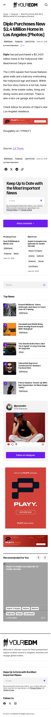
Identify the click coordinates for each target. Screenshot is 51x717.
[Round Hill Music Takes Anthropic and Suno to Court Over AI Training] (9, 309)
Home (5, 14)
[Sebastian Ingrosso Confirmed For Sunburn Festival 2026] (9, 368)
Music (16, 254)
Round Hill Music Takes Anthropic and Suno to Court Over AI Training (32, 307)
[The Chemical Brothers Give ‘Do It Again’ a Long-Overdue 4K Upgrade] (9, 348)
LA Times (18, 148)
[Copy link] (22, 169)
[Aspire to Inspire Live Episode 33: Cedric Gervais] (25, 592)
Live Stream (33, 266)
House (41, 261)
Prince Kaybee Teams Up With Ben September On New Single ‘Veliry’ (32, 385)
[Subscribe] (41, 200)
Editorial (40, 256)
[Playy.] (25, 541)
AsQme (32, 256)
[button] (4, 5)
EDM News (8, 42)
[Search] (45, 285)
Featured (14, 14)
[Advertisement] (25, 497)
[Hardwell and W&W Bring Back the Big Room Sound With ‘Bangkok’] (9, 329)
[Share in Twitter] (11, 169)
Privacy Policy (12, 210)
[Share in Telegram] (17, 169)
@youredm (20, 405)
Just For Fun (29, 42)
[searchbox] (22, 285)
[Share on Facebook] (6, 169)
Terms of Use (26, 210)
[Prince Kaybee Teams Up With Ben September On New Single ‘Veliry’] (9, 387)
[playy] (25, 121)
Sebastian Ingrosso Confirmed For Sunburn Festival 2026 (29, 365)
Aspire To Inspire (35, 251)
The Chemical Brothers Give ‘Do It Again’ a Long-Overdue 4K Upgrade (31, 346)
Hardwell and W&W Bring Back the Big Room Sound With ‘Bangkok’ (30, 326)
